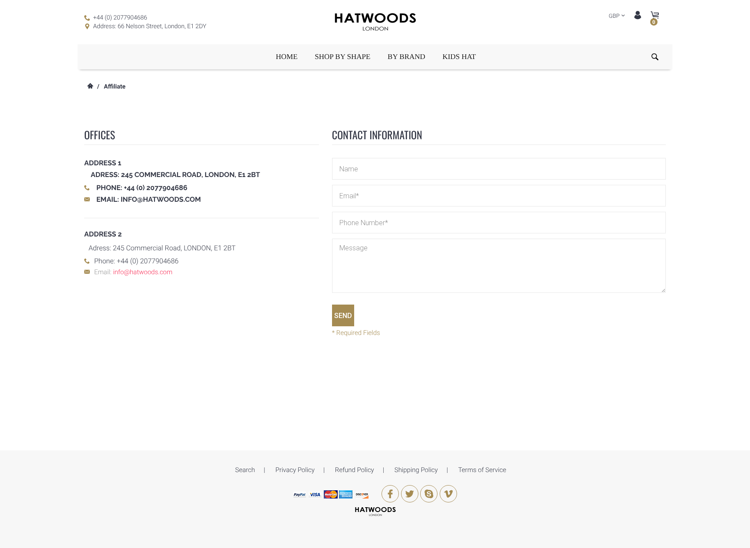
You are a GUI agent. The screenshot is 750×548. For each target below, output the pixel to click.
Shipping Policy (416, 470)
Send (343, 316)
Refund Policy (354, 470)
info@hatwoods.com (161, 199)
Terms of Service (482, 470)
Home (287, 57)
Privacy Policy (294, 470)
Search (245, 470)
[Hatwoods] (375, 511)
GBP (614, 16)
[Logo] (375, 22)
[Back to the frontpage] (89, 86)
